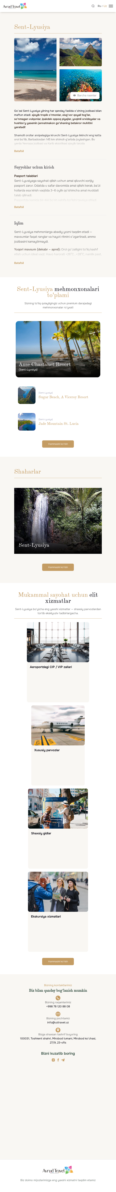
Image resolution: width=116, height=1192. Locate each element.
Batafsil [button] (19, 151)
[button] (85, 95)
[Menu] (111, 6)
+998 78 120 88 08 (58, 1006)
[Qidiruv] (93, 6)
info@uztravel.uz (58, 1022)
